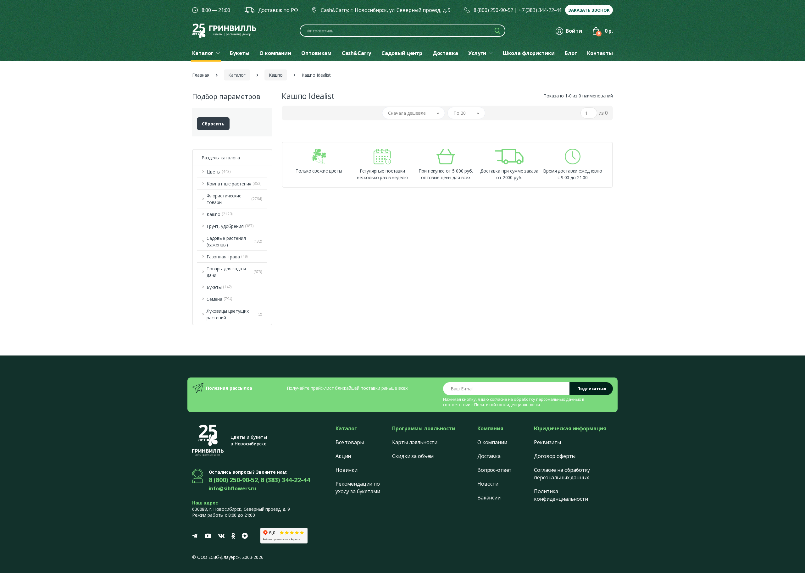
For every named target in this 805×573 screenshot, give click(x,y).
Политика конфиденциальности (561, 495)
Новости (487, 483)
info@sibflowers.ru (232, 488)
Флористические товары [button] (234, 199)
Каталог (237, 75)
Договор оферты (554, 456)
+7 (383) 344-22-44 (540, 10)
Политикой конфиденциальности (507, 404)
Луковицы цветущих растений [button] (234, 314)
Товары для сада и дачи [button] (234, 272)
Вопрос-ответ (494, 469)
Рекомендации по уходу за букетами (358, 487)
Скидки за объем (413, 456)
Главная (200, 75)
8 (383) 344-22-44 (285, 480)
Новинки (347, 469)
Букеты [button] (219, 287)
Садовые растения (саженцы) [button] (234, 241)
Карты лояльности (414, 442)
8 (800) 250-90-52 (494, 10)
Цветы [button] (219, 172)
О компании (492, 442)
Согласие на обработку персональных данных (562, 473)
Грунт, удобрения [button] (230, 226)
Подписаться (591, 388)
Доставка (489, 456)
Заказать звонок (589, 10)
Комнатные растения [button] (234, 184)
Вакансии (489, 497)
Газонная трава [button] (227, 257)
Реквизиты (547, 442)
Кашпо (276, 75)
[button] (413, 113)
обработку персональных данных (547, 399)
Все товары (350, 442)
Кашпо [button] (220, 214)
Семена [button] (219, 299)
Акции (343, 456)
